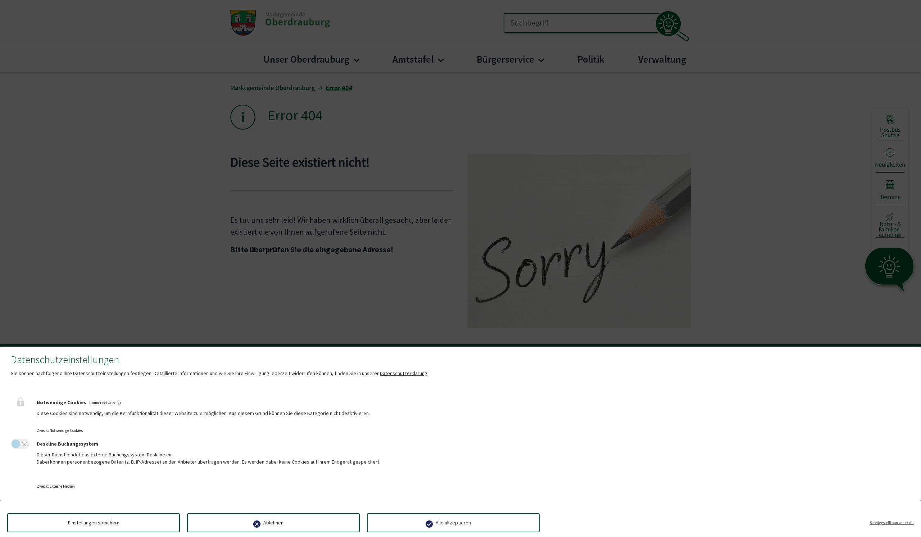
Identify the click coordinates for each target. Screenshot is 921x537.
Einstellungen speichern (93, 522)
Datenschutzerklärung (403, 373)
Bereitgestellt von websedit (892, 522)
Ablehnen (273, 522)
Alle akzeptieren (453, 522)
